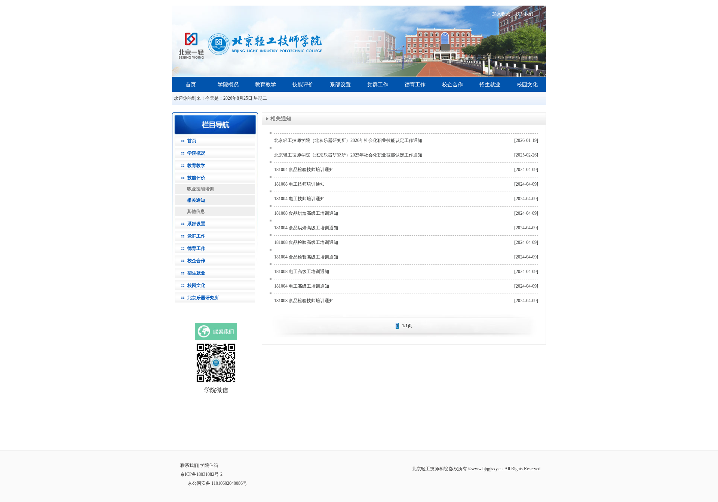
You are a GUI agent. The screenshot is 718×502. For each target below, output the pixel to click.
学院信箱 (209, 465)
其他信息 (196, 211)
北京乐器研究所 (203, 297)
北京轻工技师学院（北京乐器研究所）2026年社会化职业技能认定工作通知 (348, 140)
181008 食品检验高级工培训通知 (306, 242)
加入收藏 (501, 13)
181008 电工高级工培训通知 (301, 271)
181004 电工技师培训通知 (299, 198)
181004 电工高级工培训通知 (301, 286)
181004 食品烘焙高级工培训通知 (306, 227)
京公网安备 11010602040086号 (217, 483)
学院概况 (228, 84)
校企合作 (452, 84)
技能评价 (302, 84)
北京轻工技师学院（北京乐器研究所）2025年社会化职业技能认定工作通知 (348, 155)
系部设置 (340, 84)
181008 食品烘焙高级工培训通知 (306, 213)
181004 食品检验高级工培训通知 (306, 257)
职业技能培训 (200, 189)
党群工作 (377, 84)
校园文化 (527, 84)
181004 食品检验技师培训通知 (304, 169)
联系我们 (524, 13)
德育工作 (415, 84)
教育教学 (265, 84)
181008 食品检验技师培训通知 (304, 300)
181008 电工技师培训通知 (299, 184)
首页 (190, 84)
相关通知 (196, 200)
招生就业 (489, 84)
